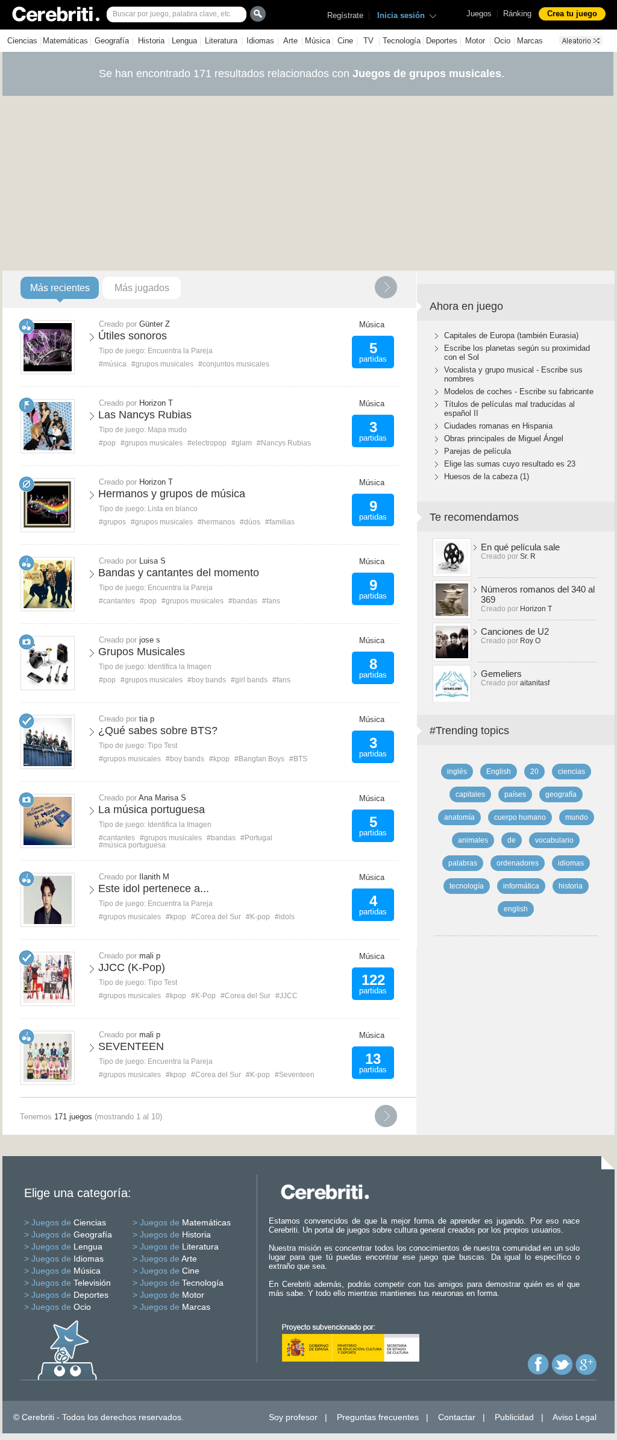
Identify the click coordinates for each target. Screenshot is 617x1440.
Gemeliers (501, 673)
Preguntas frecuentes (378, 1417)
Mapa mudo (167, 430)
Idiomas (260, 40)
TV (368, 40)
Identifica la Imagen (179, 666)
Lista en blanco (173, 509)
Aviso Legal (575, 1417)
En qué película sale (520, 547)
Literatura (221, 40)
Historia (151, 40)
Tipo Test (162, 745)
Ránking (517, 13)
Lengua (184, 40)
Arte (290, 40)
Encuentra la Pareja (180, 351)
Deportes (441, 40)
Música (317, 40)
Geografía (112, 40)
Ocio (502, 40)
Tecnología (402, 40)
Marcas (530, 40)
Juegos (479, 13)
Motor (475, 40)
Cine (345, 40)
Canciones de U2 (515, 631)
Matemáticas (65, 40)
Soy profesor (293, 1417)
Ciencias (22, 40)
